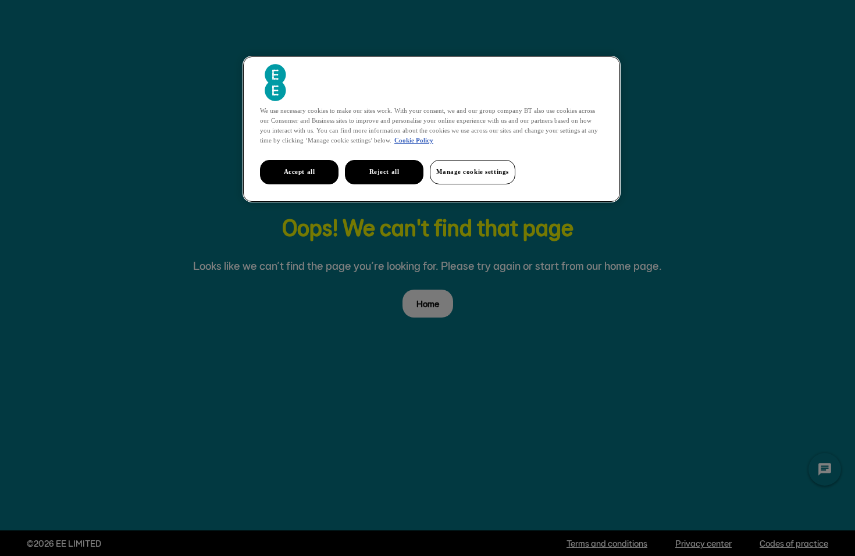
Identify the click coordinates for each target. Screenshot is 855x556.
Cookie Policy (413, 140)
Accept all (299, 171)
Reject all (384, 171)
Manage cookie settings (472, 171)
